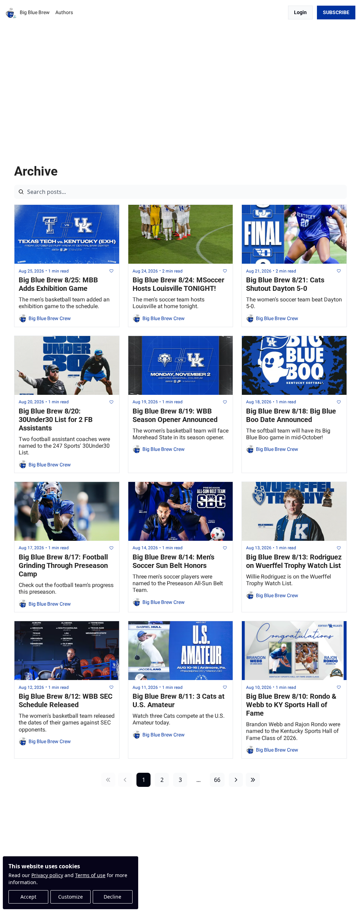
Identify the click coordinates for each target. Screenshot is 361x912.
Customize (70, 896)
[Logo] (11, 12)
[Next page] (236, 780)
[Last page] (253, 780)
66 (217, 780)
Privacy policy (47, 875)
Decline (112, 896)
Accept (28, 896)
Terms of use (90, 875)
